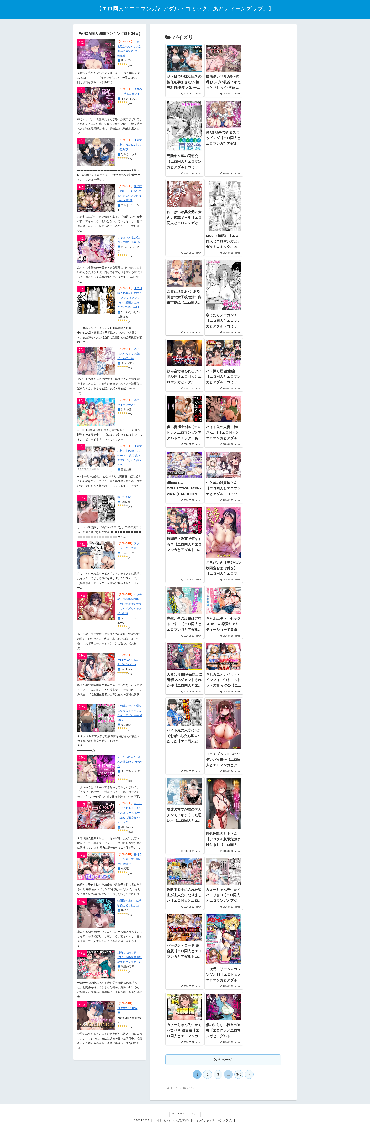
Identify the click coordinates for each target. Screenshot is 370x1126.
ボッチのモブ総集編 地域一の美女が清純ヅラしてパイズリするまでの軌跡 (129, 604)
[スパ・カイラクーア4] (96, 412)
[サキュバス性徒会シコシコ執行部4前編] (96, 249)
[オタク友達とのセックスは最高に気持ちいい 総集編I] (96, 54)
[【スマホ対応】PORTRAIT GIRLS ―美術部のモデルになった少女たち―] (96, 458)
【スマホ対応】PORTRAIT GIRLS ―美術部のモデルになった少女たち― (129, 456)
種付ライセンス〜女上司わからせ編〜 (129, 859)
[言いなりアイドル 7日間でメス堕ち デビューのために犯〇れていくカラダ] (96, 815)
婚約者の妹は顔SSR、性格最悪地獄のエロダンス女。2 (129, 957)
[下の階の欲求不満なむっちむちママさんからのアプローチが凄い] (96, 718)
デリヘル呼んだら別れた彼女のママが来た (129, 761)
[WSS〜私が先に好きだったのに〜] (96, 667)
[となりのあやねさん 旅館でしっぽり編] (96, 361)
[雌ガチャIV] (96, 509)
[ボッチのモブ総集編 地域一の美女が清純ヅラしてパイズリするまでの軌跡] (96, 606)
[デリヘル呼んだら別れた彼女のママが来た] (96, 769)
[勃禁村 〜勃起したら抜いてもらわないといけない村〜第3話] (96, 198)
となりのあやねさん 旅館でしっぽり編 (129, 354)
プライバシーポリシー (185, 1114)
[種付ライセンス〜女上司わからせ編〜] (96, 866)
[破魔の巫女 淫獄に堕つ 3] (96, 101)
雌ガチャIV (124, 497)
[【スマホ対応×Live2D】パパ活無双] (96, 152)
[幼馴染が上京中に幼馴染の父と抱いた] (96, 913)
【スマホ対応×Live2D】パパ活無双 (129, 145)
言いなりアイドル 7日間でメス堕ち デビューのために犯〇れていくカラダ (129, 813)
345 (238, 1074)
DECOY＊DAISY (127, 1008)
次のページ (223, 1060)
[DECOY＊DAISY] (96, 1015)
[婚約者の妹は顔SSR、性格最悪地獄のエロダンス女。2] (96, 964)
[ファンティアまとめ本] (96, 555)
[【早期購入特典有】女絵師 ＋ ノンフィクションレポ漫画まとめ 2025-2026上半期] (96, 300)
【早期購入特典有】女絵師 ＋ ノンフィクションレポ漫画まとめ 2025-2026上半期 (129, 298)
